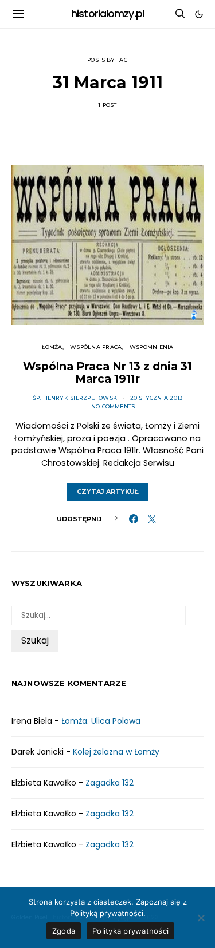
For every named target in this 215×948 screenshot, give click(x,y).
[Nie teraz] (200, 917)
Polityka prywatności (130, 930)
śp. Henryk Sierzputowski (76, 398)
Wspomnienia (152, 347)
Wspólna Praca (96, 347)
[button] (199, 14)
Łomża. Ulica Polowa (100, 721)
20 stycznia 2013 (156, 398)
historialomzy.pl (107, 14)
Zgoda (63, 930)
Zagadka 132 (109, 782)
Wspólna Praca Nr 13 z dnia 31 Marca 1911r (107, 372)
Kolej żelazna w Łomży (116, 751)
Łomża (52, 347)
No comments (113, 406)
